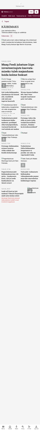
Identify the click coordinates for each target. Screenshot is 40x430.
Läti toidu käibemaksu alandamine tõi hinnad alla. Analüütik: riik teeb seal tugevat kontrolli (10, 96)
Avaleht (4, 16)
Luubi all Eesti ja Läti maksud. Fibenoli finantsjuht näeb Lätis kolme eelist (12, 193)
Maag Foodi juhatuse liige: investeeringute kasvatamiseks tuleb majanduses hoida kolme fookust (18, 70)
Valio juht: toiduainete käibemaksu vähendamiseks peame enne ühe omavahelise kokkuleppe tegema (30, 176)
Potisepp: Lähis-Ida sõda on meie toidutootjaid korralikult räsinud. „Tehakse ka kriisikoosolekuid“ (29, 122)
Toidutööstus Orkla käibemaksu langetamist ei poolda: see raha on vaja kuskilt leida (28, 150)
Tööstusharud (21, 16)
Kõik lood (11, 16)
